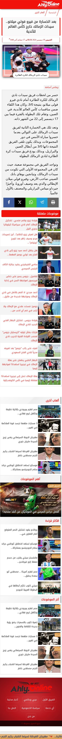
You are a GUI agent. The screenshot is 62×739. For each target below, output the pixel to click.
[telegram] (42, 202)
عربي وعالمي (30, 700)
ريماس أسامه (52, 87)
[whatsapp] (31, 202)
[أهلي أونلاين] (48, 4)
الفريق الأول (49, 700)
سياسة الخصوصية (31, 708)
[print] (53, 202)
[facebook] (8, 202)
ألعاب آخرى (40, 12)
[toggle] (5, 4)
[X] (20, 202)
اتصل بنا (12, 708)
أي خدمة (49, 708)
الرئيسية (52, 12)
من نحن (31, 716)
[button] (6, 501)
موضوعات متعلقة (47, 213)
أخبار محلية (12, 700)
